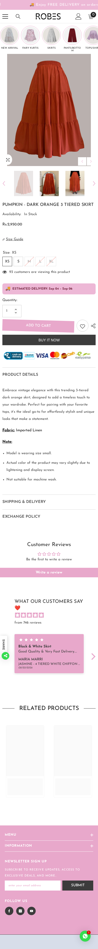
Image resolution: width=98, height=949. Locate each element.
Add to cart (38, 326)
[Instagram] (20, 911)
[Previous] (82, 161)
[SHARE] (92, 326)
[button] (91, 656)
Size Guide (14, 239)
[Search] (18, 16)
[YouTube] (31, 911)
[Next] (91, 161)
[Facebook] (9, 911)
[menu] (5, 16)
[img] (51, 615)
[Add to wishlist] (82, 326)
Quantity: (9, 300)
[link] (25, 783)
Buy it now (49, 340)
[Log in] (78, 16)
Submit (78, 885)
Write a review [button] (49, 572)
